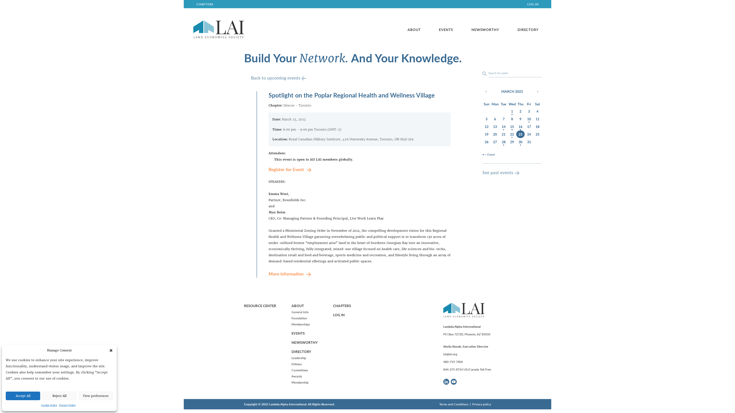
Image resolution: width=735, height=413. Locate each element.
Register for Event (287, 169)
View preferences (96, 396)
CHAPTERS (204, 4)
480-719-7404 (453, 361)
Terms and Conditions (453, 404)
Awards (297, 376)
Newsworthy (485, 29)
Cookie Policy (49, 405)
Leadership (299, 358)
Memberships (301, 324)
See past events (497, 172)
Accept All (23, 396)
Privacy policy (481, 404)
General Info (300, 312)
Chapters (342, 305)
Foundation (299, 318)
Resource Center (260, 305)
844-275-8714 (453, 369)
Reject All (59, 396)
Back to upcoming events (276, 78)
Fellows (297, 364)
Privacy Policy (67, 405)
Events (446, 29)
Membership (300, 382)
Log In (533, 4)
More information (287, 274)
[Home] (218, 29)
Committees (300, 370)
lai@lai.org (450, 354)
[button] (111, 350)
